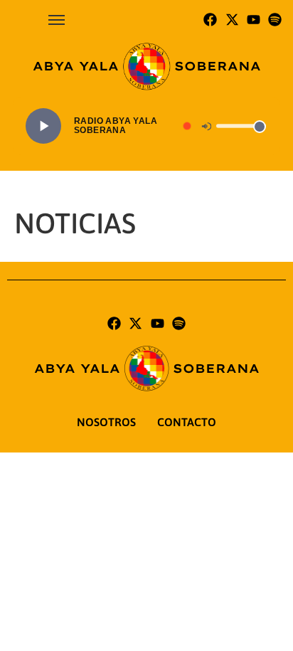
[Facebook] (209, 20)
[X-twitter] (232, 20)
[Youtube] (253, 20)
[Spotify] (275, 20)
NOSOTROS (106, 422)
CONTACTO (186, 422)
